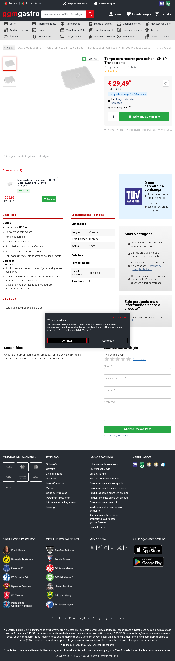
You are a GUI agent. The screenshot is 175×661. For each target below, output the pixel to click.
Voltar (9, 47)
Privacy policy (120, 317)
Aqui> (131, 320)
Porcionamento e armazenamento (66, 47)
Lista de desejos (141, 14)
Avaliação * (110, 402)
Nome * (108, 366)
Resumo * (109, 390)
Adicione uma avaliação (137, 429)
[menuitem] (17, 24)
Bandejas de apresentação (104, 47)
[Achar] (90, 14)
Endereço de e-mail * (115, 378)
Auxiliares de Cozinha (31, 47)
